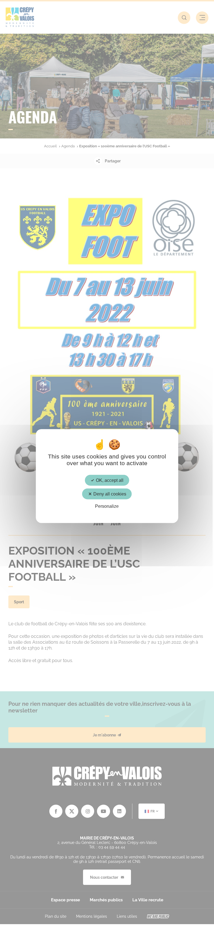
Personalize (107, 506)
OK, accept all (109, 480)
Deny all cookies (109, 494)
